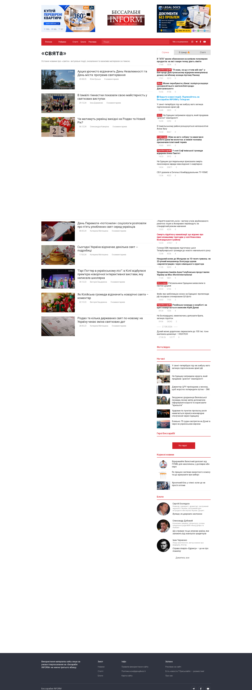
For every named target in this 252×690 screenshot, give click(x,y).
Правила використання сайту (135, 667)
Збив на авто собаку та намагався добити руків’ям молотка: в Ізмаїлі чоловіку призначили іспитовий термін (180, 140)
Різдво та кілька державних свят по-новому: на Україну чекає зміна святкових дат (110, 320)
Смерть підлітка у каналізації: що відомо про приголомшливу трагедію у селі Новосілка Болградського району (180, 237)
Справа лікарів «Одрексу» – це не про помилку (190, 549)
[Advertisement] (97, 178)
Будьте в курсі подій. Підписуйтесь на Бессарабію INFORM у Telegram (178, 98)
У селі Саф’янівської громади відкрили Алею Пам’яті (180, 152)
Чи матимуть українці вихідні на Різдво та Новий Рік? (111, 120)
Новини (101, 667)
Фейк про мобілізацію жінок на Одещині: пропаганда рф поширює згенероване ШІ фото (183, 295)
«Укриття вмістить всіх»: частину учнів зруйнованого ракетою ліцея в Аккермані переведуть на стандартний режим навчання (182, 223)
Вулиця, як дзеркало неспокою (187, 514)
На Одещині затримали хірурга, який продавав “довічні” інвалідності (182, 116)
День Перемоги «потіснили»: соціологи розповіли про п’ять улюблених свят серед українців (111, 225)
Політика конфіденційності (134, 671)
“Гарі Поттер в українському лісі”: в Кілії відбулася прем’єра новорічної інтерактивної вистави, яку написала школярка (111, 274)
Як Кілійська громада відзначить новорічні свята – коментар (112, 296)
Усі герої (182, 445)
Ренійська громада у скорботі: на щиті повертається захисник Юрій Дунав (182, 306)
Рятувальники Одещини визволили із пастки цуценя (181, 284)
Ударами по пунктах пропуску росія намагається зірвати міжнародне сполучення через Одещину (189, 413)
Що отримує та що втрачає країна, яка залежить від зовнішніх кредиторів (191, 532)
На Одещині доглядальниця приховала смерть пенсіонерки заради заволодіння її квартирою (179, 162)
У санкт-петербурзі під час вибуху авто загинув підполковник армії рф (180, 105)
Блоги (83, 42)
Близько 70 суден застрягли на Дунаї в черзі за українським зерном (191, 422)
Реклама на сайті (173, 667)
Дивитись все (183, 557)
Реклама (92, 42)
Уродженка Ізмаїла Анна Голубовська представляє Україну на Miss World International (183, 273)
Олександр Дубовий (183, 520)
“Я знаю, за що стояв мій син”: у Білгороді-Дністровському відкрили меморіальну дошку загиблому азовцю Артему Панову (182, 72)
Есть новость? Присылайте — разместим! (184, 671)
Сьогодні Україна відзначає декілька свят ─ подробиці (107, 248)
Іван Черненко (180, 540)
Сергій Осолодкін (181, 503)
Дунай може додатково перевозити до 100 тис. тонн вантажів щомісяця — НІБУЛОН (182, 332)
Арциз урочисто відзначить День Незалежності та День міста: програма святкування (112, 73)
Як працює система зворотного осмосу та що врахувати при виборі (191, 473)
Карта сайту (127, 676)
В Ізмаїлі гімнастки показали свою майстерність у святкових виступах (112, 97)
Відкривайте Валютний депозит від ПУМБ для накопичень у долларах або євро (190, 464)
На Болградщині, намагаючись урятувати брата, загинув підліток (180, 317)
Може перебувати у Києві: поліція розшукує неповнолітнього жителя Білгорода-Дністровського (182, 86)
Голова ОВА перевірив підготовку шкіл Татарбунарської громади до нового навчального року (184, 249)
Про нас (169, 676)
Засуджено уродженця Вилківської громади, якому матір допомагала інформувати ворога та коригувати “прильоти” (189, 401)
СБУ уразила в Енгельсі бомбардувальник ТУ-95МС (182, 172)
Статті (75, 42)
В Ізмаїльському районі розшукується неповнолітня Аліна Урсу (182, 127)
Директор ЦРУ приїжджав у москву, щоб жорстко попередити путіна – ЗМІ (191, 388)
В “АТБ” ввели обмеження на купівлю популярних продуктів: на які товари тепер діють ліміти (182, 60)
